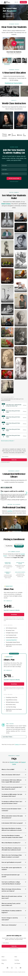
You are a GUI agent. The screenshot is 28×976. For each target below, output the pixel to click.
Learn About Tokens (8, 736)
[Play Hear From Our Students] (14, 43)
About (3, 956)
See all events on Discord (7, 440)
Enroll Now (23, 2)
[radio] (9, 545)
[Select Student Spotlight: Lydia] (16, 60)
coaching (9, 511)
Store (16, 956)
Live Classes (17, 963)
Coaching (17, 960)
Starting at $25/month (8, 13)
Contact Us (4, 960)
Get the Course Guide (14, 178)
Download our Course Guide (13, 83)
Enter (16, 2)
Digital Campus (6, 203)
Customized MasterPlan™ (11, 640)
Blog (3, 963)
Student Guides (14, 762)
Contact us (17, 744)
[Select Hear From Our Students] (7, 60)
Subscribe (14, 459)
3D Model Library (5, 487)
